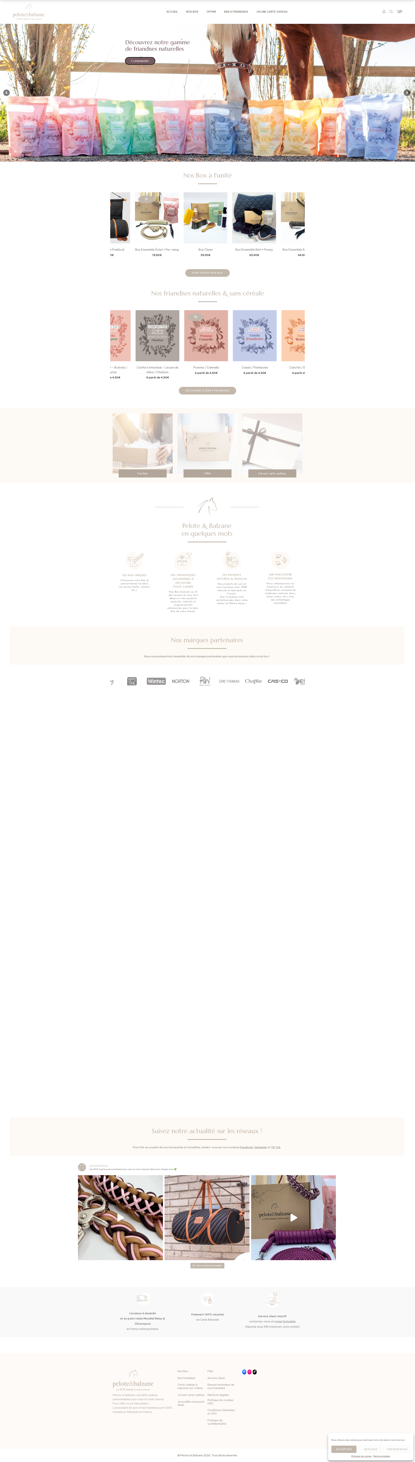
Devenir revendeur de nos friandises (221, 1386)
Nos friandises (186, 1378)
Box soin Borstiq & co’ (280, 249)
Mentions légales (381, 1456)
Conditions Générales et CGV (221, 1411)
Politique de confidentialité (217, 1422)
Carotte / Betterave (232, 367)
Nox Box (183, 1371)
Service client (216, 1378)
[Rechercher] (391, 11)
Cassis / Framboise (183, 367)
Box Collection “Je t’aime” (135, 249)
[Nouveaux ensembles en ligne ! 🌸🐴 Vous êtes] (293, 1217)
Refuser (370, 1449)
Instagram (260, 1147)
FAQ (210, 1371)
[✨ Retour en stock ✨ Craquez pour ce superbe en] (207, 1217)
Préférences (397, 1449)
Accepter (344, 1449)
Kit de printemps (183, 249)
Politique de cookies (361, 1456)
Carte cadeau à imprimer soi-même (190, 1386)
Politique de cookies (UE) (220, 1401)
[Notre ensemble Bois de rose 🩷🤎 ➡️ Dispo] (120, 1217)
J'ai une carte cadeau (191, 1394)
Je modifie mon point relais (191, 1403)
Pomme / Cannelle (134, 367)
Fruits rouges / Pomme (280, 367)
